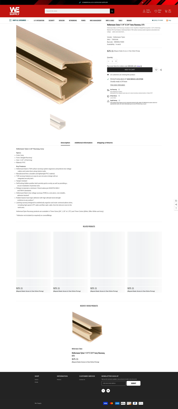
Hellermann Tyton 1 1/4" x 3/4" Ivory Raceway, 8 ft (88, 354)
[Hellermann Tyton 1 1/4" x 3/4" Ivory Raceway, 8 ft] (89, 328)
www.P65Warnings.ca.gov (139, 104)
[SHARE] (160, 70)
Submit (133, 383)
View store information (117, 85)
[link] (156, 69)
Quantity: (110, 57)
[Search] (79, 11)
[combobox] (77, 11)
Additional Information (83, 143)
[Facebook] (103, 390)
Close (142, 2)
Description (65, 143)
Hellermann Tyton (119, 37)
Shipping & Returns (105, 143)
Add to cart (130, 69)
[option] (59, 67)
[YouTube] (108, 390)
